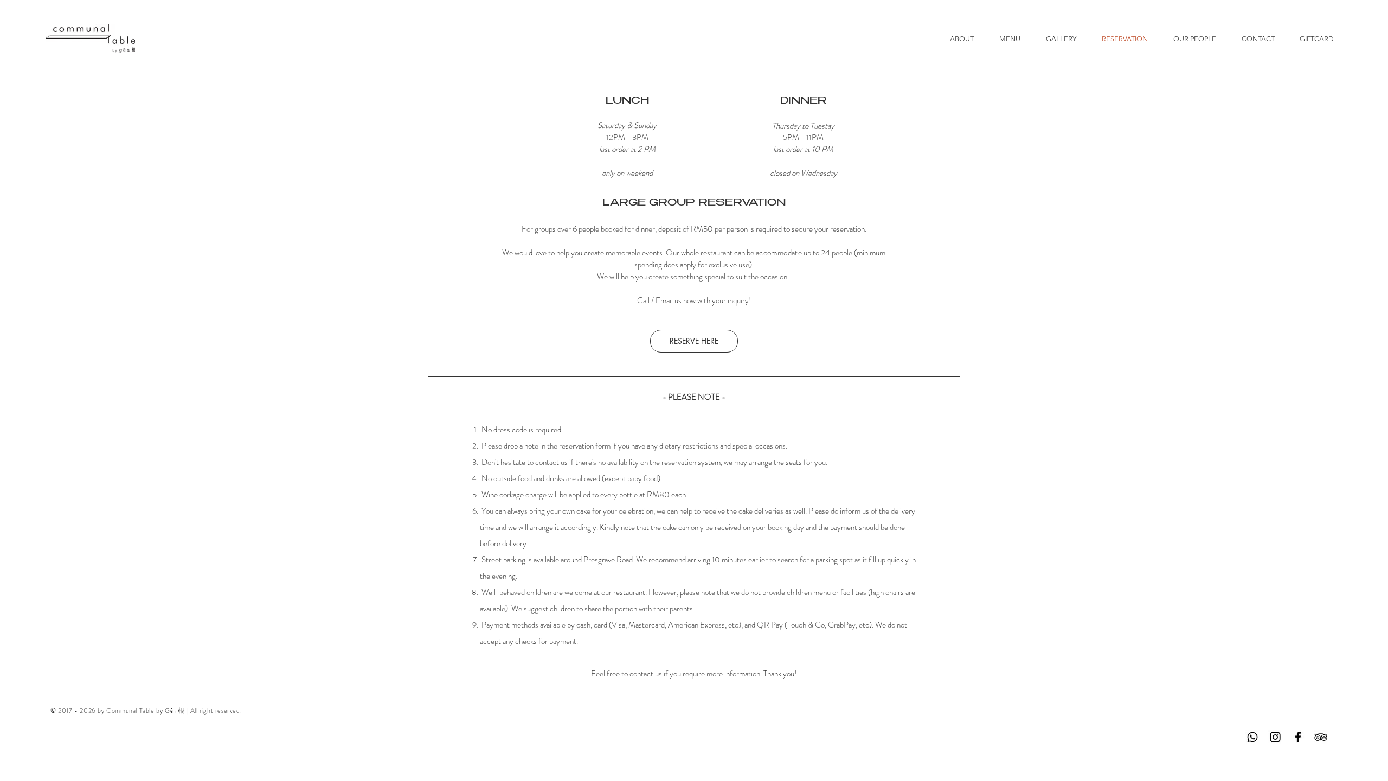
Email (664, 300)
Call (643, 300)
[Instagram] (1275, 737)
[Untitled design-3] (1252, 737)
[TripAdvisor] (1321, 737)
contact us (645, 674)
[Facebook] (1298, 737)
